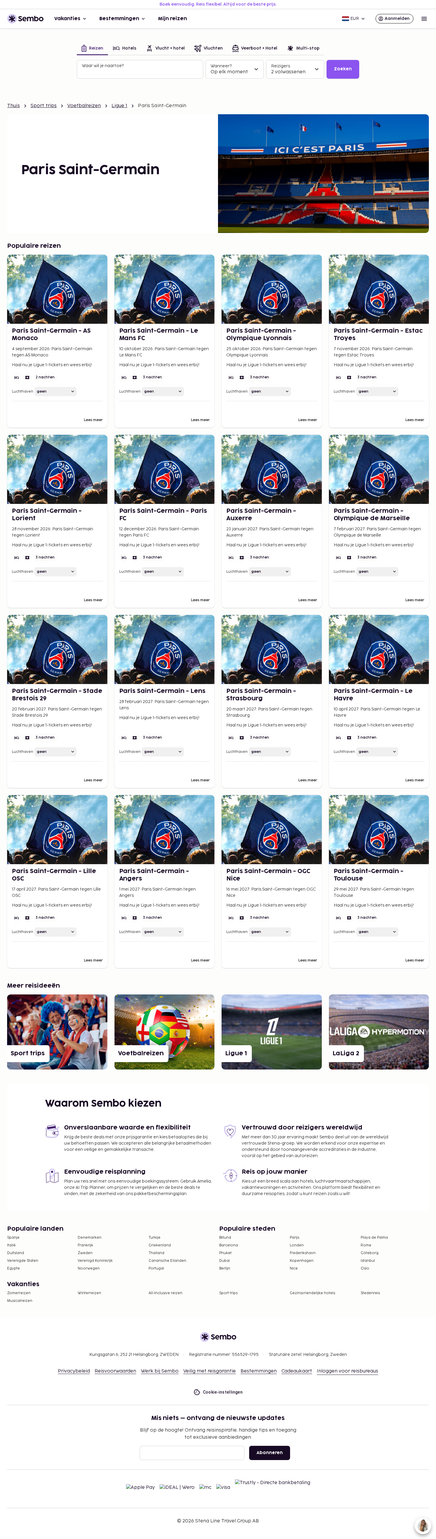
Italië (11, 1245)
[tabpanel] (218, 69)
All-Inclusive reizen (165, 1293)
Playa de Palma (374, 1237)
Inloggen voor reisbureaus (347, 1371)
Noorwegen (89, 1268)
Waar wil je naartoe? (103, 65)
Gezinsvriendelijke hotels (312, 1293)
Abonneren (270, 1453)
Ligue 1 (119, 106)
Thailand (156, 1253)
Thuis (13, 106)
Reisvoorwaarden (115, 1371)
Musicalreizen (19, 1301)
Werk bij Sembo (160, 1371)
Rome (366, 1245)
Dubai (224, 1261)
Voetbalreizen (84, 106)
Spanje (13, 1237)
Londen (297, 1245)
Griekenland (160, 1245)
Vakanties (67, 18)
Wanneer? (221, 66)
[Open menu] (424, 18)
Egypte (13, 1268)
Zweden (85, 1253)
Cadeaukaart (296, 1371)
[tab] (92, 48)
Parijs (294, 1237)
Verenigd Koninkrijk (95, 1261)
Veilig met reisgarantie (209, 1371)
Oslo (365, 1268)
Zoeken (343, 69)
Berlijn (224, 1268)
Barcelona (228, 1245)
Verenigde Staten (22, 1261)
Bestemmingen (119, 18)
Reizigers (280, 66)
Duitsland (15, 1253)
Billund (225, 1237)
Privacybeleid (74, 1371)
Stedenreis (370, 1293)
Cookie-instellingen (223, 1392)
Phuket (225, 1253)
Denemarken (89, 1237)
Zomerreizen (19, 1293)
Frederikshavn (303, 1253)
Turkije (154, 1237)
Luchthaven (22, 391)
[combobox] (140, 72)
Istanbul (368, 1261)
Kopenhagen (302, 1261)
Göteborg (369, 1253)
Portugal (156, 1268)
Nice (294, 1268)
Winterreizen (89, 1293)
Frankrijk (85, 1245)
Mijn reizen (172, 18)
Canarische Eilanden (167, 1261)
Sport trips (44, 106)
